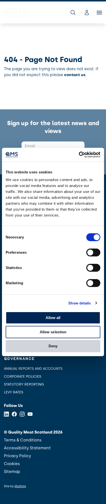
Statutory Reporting (24, 384)
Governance (19, 359)
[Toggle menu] (99, 12)
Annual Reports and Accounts (33, 369)
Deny (53, 346)
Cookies (12, 463)
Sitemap (12, 471)
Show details (79, 303)
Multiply (20, 486)
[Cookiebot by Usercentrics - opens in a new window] (78, 154)
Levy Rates (13, 392)
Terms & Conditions (22, 440)
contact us (75, 74)
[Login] (87, 12)
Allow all (53, 318)
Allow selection (53, 332)
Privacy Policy (17, 456)
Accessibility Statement (27, 448)
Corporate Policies (22, 376)
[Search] (73, 12)
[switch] (93, 252)
